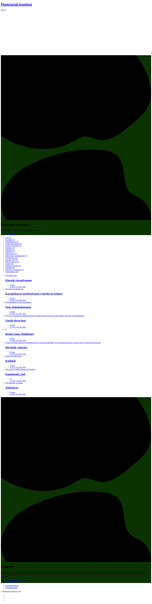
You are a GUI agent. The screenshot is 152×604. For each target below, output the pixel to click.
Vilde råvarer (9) (11, 254)
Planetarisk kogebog (16, 4)
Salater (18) (9, 264)
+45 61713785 (10, 582)
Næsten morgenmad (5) (13, 244)
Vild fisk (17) (10, 252)
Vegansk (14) (10, 248)
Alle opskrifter (10, 234)
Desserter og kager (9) (13, 266)
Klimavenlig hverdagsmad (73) (16, 256)
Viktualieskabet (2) (12, 242)
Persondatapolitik (11, 588)
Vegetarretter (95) (11, 258)
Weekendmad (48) (11, 272)
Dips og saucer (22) (12, 262)
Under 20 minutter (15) (13, 246)
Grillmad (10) (10, 268)
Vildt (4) (8, 238)
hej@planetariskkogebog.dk (15, 580)
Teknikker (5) (10, 250)
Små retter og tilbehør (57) (14, 270)
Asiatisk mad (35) (11, 260)
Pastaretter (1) (10, 240)
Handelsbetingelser (12, 586)
